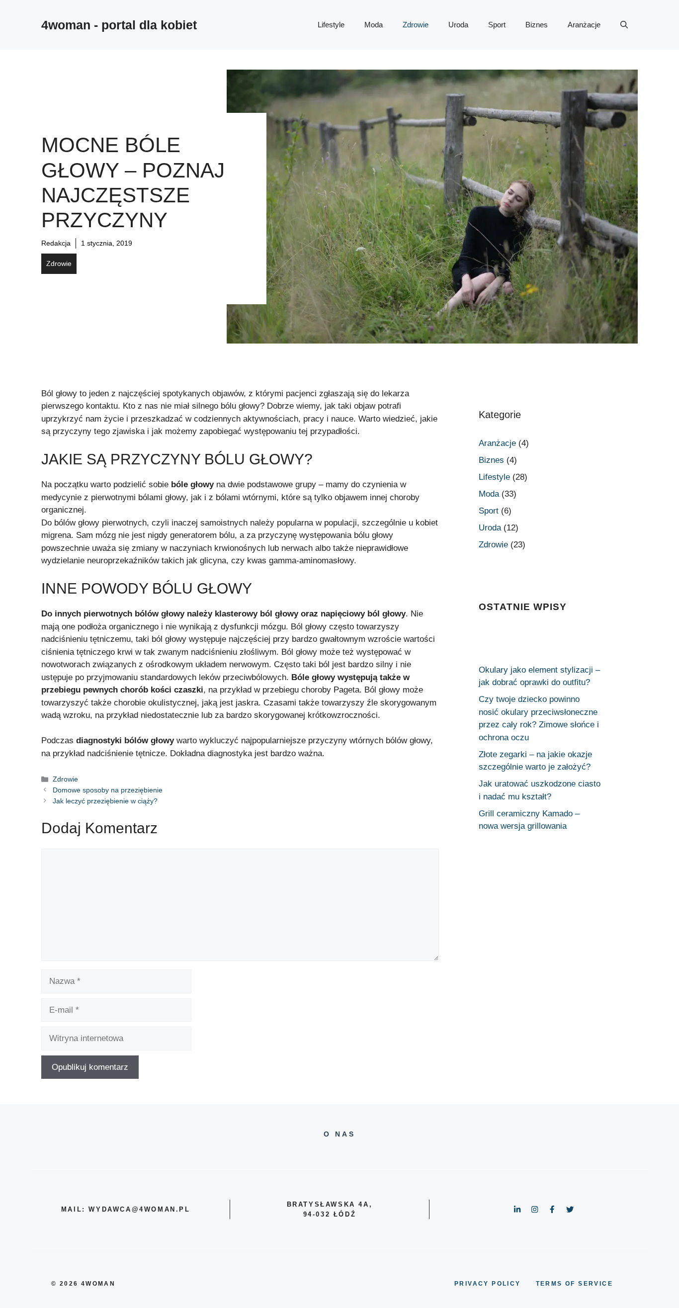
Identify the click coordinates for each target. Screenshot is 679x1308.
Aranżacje (584, 24)
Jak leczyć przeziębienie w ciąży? (105, 801)
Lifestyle (331, 24)
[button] (624, 25)
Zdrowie (415, 24)
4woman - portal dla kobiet (119, 25)
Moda (373, 24)
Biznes (536, 24)
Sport (497, 24)
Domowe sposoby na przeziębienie (108, 790)
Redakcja (56, 243)
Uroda (458, 24)
